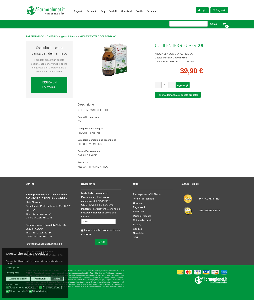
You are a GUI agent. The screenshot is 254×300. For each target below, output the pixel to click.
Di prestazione (51, 288)
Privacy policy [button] (12, 273)
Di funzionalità (18, 292)
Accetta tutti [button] (40, 279)
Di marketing (40, 292)
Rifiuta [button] (57, 279)
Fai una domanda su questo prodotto (177, 94)
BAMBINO (52, 36)
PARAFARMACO (35, 36)
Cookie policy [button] (12, 268)
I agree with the (100, 232)
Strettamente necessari (23, 288)
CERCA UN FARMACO (49, 84)
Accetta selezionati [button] (18, 279)
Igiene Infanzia (69, 36)
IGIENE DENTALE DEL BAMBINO (97, 36)
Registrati (220, 10)
